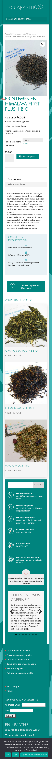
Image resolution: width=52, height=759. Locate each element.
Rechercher (38, 485)
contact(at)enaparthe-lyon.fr (21, 735)
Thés (24, 34)
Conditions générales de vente (21, 664)
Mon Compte (13, 686)
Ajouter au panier (28, 156)
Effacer (25, 143)
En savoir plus (14, 179)
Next (39, 612)
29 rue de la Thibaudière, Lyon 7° (23, 729)
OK (7, 754)
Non (15, 754)
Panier (10, 690)
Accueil (8, 34)
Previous (13, 612)
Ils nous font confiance (18, 659)
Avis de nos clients (16, 184)
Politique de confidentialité (20, 673)
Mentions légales (15, 668)
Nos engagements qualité (19, 655)
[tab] (26, 179)
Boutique (16, 34)
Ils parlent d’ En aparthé (18, 650)
